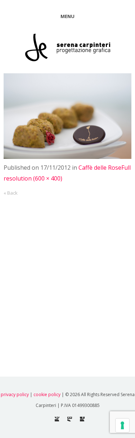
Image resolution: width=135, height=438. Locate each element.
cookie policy (46, 394)
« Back (11, 193)
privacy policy (15, 394)
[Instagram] (69, 419)
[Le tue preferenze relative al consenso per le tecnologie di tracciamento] (122, 425)
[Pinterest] (57, 419)
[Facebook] (82, 419)
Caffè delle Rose (99, 168)
